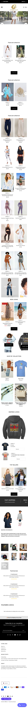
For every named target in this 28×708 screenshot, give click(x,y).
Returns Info (3, 655)
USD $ (6, 687)
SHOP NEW (9, 348)
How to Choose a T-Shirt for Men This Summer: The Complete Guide (13, 662)
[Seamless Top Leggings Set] (20, 211)
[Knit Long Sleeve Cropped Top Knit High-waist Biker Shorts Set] (7, 264)
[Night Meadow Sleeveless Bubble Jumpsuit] (7, 315)
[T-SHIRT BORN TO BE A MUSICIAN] (5, 460)
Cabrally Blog (3, 661)
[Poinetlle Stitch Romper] (20, 237)
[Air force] (5, 450)
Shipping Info (3, 653)
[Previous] (2, 2)
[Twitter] (10, 639)
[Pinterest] (12, 639)
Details (17, 453)
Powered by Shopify (12, 705)
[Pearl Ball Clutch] (20, 96)
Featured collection (14, 46)
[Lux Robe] (7, 96)
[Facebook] (1, 700)
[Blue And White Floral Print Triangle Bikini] (20, 314)
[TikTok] (12, 700)
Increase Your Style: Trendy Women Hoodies (9, 664)
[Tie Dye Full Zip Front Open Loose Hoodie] (20, 481)
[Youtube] (15, 639)
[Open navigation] (5, 7)
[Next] (26, 2)
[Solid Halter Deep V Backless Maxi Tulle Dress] (20, 55)
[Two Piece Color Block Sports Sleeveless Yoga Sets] (20, 183)
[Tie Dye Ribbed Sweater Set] (7, 159)
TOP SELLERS (14, 469)
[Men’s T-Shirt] (21, 373)
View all (14, 76)
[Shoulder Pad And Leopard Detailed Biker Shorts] (20, 159)
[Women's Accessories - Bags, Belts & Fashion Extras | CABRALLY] (21, 397)
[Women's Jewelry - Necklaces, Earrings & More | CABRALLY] (7, 397)
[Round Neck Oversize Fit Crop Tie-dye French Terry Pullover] (7, 186)
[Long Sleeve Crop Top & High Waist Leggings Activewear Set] (7, 237)
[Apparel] (7, 373)
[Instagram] (17, 639)
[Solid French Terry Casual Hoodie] (7, 481)
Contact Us (3, 651)
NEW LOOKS (14, 303)
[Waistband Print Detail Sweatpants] (7, 131)
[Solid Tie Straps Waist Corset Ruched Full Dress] (7, 55)
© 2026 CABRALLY (4, 705)
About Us (3, 650)
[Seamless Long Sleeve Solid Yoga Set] (7, 211)
